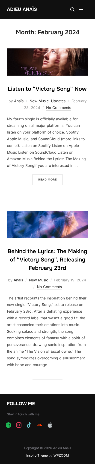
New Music (39, 101)
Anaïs (19, 101)
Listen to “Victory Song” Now (47, 88)
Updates (58, 101)
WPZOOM (61, 455)
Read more (50, 179)
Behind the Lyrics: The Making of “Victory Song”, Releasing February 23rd (47, 259)
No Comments (58, 107)
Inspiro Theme (37, 455)
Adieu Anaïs (22, 9)
